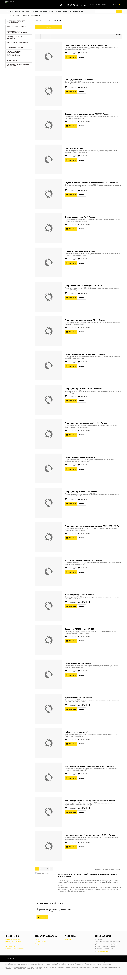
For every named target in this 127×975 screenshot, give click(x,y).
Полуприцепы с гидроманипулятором (17, 31)
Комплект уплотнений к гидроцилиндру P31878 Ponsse (90, 801)
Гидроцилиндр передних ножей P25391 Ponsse (86, 423)
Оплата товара (10, 946)
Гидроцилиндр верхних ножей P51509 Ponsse (85, 320)
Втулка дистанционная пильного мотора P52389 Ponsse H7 (91, 183)
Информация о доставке (13, 941)
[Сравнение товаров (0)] (47, 36)
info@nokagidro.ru (103, 951)
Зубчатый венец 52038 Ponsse (78, 698)
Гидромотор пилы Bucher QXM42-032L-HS (83, 286)
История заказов (40, 941)
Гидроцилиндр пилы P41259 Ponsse (81, 492)
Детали (82, 57)
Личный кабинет (94, 4)
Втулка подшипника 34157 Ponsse (80, 217)
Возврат (37, 944)
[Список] (37, 36)
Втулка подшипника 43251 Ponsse (80, 251)
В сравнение (85, 53)
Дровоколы (12, 60)
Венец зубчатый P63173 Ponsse (79, 80)
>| (51, 868)
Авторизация (105, 4)
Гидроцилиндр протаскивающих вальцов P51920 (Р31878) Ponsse (94, 526)
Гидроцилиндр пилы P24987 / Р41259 (81, 457)
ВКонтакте (68, 939)
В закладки (71, 53)
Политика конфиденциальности (15, 948)
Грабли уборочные (15, 47)
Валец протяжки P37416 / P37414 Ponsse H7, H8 (86, 45)
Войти (37, 939)
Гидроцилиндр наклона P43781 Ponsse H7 (83, 389)
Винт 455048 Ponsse (74, 148)
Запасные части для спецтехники (19, 15)
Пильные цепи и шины (16, 27)
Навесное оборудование (18, 43)
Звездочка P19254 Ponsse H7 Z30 (79, 629)
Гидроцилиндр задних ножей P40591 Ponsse (85, 354)
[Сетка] (42, 36)
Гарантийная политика (12, 944)
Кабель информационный (76, 732)
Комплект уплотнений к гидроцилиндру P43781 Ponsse (90, 835)
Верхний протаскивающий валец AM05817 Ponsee (87, 114)
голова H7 (48, 27)
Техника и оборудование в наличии (18, 65)
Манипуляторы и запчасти (14, 37)
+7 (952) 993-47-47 (75, 4)
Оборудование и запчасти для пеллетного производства (14, 54)
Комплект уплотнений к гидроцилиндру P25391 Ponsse (89, 766)
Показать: (118, 34)
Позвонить (43, 917)
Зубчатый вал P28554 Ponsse (78, 663)
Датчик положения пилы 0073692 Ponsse (83, 560)
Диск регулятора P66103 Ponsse (79, 595)
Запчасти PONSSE (35, 15)
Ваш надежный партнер (12, 939)
